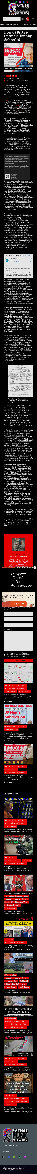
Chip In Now (18, 604)
